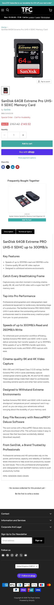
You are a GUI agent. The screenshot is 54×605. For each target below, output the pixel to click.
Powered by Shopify (27, 600)
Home (3, 27)
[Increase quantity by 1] (23, 135)
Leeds (38, 17)
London (31, 17)
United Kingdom (26, 566)
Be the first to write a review (27, 494)
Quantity (4, 130)
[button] (27, 493)
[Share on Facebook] (3, 167)
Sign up (38, 540)
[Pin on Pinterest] (17, 167)
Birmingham (45, 17)
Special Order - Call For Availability (15, 117)
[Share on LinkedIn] (13, 167)
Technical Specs (25, 232)
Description (8, 232)
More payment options (27, 158)
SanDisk (7, 110)
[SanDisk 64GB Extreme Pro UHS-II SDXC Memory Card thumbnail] (5, 91)
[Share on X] (8, 167)
